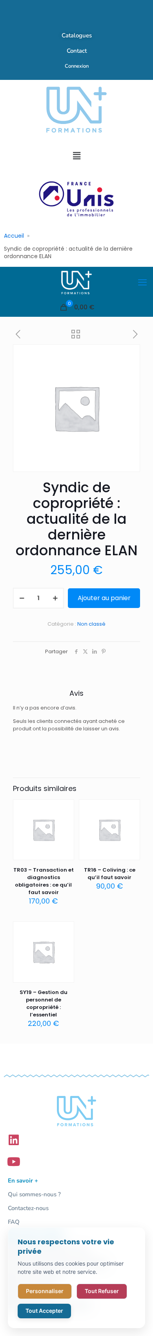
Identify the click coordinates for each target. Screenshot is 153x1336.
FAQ (14, 1222)
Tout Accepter (44, 1310)
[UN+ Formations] (76, 282)
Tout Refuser (102, 1291)
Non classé (91, 624)
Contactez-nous (28, 1208)
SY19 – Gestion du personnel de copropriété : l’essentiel (43, 1003)
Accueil (14, 236)
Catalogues (77, 35)
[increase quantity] (55, 598)
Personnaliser (45, 1291)
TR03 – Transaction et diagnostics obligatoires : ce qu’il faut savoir (43, 881)
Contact (77, 51)
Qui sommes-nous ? (34, 1194)
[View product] (65, 820)
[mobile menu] (142, 282)
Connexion (77, 66)
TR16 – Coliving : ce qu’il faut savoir (109, 873)
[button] (76, 155)
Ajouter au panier (104, 597)
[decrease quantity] (22, 598)
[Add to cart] (65, 808)
